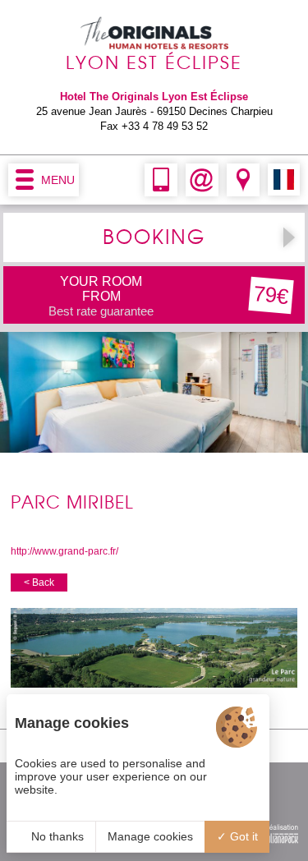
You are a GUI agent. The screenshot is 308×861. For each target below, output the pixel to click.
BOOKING (154, 237)
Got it (242, 836)
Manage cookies (150, 836)
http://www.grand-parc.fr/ (64, 551)
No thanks (56, 836)
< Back (39, 582)
